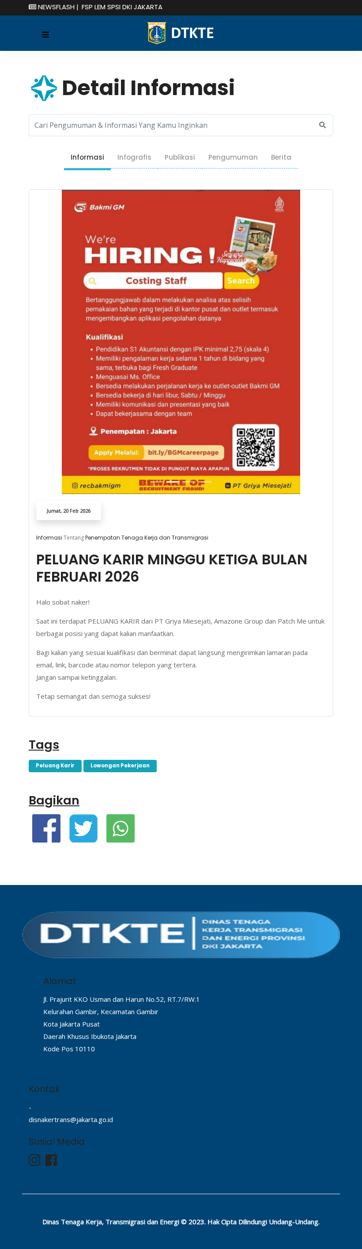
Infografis (134, 157)
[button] (52, 342)
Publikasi (180, 157)
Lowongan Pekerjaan (120, 765)
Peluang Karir (55, 765)
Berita (281, 157)
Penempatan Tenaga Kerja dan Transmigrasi (146, 537)
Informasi (87, 157)
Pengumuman (233, 157)
